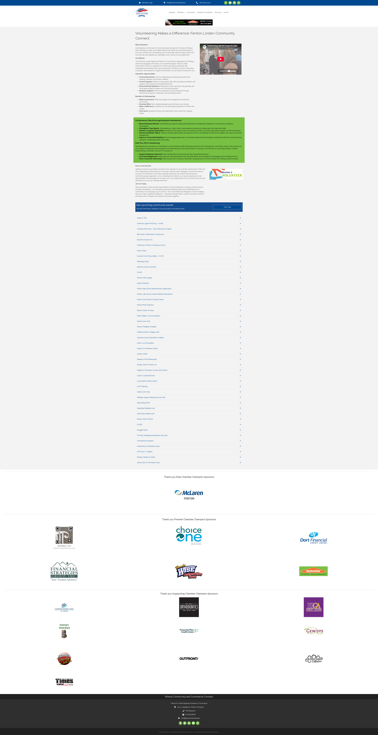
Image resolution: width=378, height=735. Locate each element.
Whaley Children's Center (146, 457)
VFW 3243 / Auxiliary (144, 452)
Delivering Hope (143, 261)
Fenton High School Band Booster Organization (154, 289)
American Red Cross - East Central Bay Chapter (154, 229)
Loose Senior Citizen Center (147, 381)
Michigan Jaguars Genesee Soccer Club (151, 397)
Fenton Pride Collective (145, 305)
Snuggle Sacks (142, 430)
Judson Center (142, 354)
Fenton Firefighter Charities (146, 327)
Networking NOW (143, 403)
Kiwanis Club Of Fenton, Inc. (147, 365)
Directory (218, 12)
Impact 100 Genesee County (147, 348)
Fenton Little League (144, 278)
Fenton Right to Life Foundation (148, 316)
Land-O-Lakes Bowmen (146, 376)
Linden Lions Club (143, 392)
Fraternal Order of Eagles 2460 (148, 332)
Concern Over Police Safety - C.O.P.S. (150, 256)
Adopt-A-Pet (141, 218)
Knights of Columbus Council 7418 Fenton (152, 370)
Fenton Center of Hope (145, 310)
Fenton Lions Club (143, 321)
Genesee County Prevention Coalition (150, 338)
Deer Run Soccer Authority (146, 267)
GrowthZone (215, 732)
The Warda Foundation (145, 441)
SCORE (139, 425)
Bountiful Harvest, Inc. (145, 240)
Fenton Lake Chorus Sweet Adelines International (155, 294)
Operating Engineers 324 (146, 408)
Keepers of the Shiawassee (147, 359)
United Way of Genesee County (148, 446)
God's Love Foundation (145, 343)
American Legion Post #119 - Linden (150, 223)
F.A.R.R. (139, 272)
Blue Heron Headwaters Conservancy (150, 234)
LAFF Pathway (142, 386)
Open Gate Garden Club (145, 414)
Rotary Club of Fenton (145, 419)
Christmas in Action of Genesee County (151, 245)
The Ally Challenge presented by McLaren (152, 435)
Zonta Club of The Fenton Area (148, 463)
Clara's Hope (141, 251)
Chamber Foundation (205, 12)
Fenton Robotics (143, 283)
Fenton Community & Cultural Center (150, 299)
